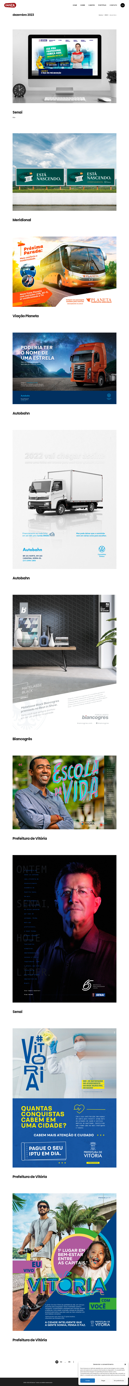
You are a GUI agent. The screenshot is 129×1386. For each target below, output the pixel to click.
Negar (103, 1380)
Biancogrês (22, 738)
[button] (125, 1364)
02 (61, 1362)
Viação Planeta (26, 315)
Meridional (22, 219)
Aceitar (87, 1380)
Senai (17, 112)
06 (69, 1362)
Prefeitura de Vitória (30, 838)
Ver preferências (119, 1380)
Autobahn (21, 413)
